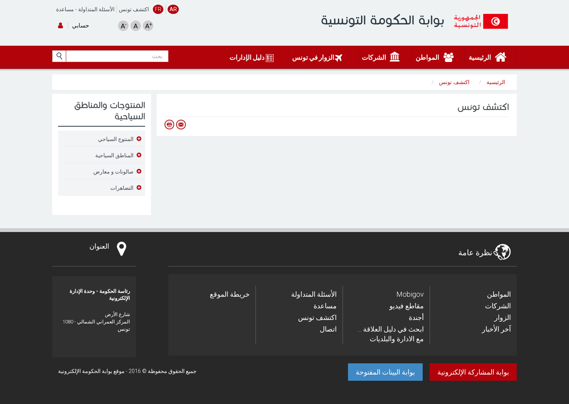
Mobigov (410, 294)
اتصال (328, 329)
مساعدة (65, 9)
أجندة (416, 317)
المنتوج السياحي (116, 139)
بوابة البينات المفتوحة (385, 372)
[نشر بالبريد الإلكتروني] (181, 124)
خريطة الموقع (230, 294)
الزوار (502, 317)
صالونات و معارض (113, 171)
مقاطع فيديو (406, 306)
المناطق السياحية (114, 155)
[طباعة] (169, 124)
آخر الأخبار (496, 329)
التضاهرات (122, 188)
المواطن (499, 294)
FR (158, 9)
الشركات (498, 306)
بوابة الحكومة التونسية (382, 20)
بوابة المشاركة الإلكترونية (473, 372)
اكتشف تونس (134, 9)
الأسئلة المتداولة (96, 9)
